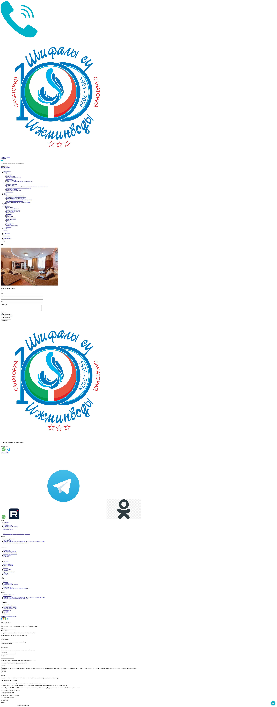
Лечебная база (9, 192)
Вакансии (8, 227)
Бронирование (7, 171)
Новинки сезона (10, 185)
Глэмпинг (5, 205)
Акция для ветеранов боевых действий (16, 197)
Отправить (3, 669)
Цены (4, 193)
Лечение (5, 182)
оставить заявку (4, 639)
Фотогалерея (9, 216)
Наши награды (10, 212)
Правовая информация (12, 225)
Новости (8, 221)
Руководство (9, 207)
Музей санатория (10, 176)
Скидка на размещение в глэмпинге (15, 195)
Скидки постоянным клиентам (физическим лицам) (19, 199)
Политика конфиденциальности (8, 616)
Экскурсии (9, 173)
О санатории (6, 206)
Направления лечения (11, 189)
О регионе (8, 214)
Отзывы (8, 220)
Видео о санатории (11, 217)
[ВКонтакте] (1, 619)
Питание (8, 175)
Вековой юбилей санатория (13, 210)
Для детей (8, 215)
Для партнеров (10, 223)
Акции (5, 194)
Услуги (5, 172)
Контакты (5, 228)
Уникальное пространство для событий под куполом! (19, 181)
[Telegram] (7, 619)
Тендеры (8, 224)
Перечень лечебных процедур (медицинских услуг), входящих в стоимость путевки (27, 186)
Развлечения (9, 179)
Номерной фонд (7, 238)
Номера (5, 203)
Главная (5, 230)
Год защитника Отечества (12, 208)
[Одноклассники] (3, 619)
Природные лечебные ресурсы (13, 190)
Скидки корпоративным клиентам (14, 201)
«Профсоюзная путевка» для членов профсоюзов (18, 202)
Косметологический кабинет (13, 177)
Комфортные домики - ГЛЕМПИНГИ (15, 198)
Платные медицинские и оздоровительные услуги (18, 188)
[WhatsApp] (5, 619)
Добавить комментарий (6, 290)
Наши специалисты (11, 219)
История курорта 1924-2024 (13, 211)
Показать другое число (7, 315)
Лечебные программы (11, 184)
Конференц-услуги (11, 180)
